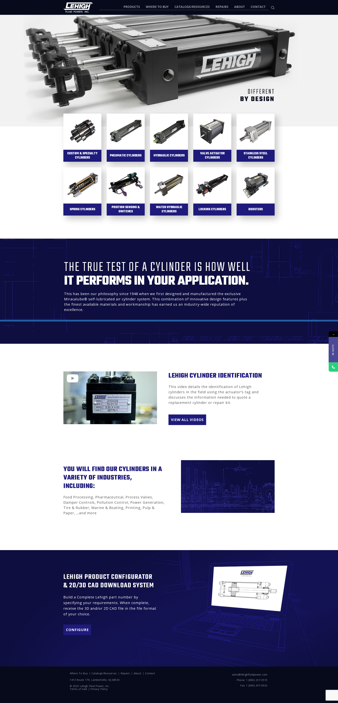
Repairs (125, 673)
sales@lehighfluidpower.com (249, 674)
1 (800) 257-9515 (256, 680)
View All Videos (187, 419)
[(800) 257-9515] (333, 367)
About (137, 673)
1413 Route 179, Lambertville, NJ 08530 (95, 679)
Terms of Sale (78, 689)
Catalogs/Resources (104, 673)
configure (77, 629)
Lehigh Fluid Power (92, 686)
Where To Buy (79, 673)
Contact (150, 673)
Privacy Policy (99, 689)
